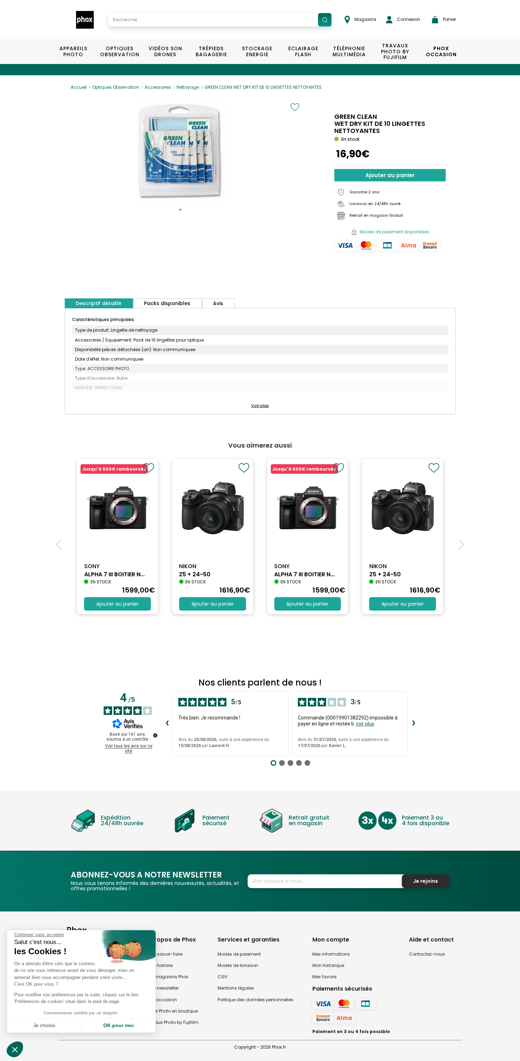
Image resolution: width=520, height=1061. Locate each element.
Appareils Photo (73, 51)
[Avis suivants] (413, 723)
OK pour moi (118, 1025)
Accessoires (158, 87)
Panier (449, 19)
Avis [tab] (218, 303)
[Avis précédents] (167, 723)
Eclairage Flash (303, 51)
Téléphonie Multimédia (349, 51)
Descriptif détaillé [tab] (98, 303)
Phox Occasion (441, 51)
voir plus (365, 724)
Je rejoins (425, 881)
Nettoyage (188, 87)
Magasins (364, 19)
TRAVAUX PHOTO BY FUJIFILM (395, 51)
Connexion (408, 19)
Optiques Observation (119, 51)
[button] (180, 209)
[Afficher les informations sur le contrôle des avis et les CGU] (155, 735)
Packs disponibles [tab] (167, 303)
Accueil (79, 87)
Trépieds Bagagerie (211, 51)
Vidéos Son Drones (165, 51)
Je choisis (44, 1025)
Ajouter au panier (390, 175)
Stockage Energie (257, 51)
